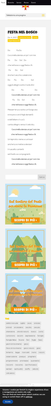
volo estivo (10, 373)
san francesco (31, 365)
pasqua (22, 357)
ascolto (29, 327)
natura (41, 352)
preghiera (32, 357)
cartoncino (10, 336)
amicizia (37, 323)
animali (9, 327)
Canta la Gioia (24, 37)
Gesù (40, 340)
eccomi (20, 336)
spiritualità (18, 369)
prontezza (24, 361)
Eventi (33, 2)
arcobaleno (18, 327)
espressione (30, 336)
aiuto (29, 323)
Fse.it (3, 2)
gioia (38, 348)
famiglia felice (11, 340)
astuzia (37, 327)
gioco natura (29, 348)
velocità (35, 369)
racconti (9, 365)
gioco (26, 344)
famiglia (40, 336)
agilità (22, 323)
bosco (33, 332)
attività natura (23, 332)
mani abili (25, 352)
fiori (27, 340)
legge (17, 352)
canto (41, 332)
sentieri (9, 369)
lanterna (9, 352)
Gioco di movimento (13, 348)
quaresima (35, 361)
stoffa (27, 369)
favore (21, 340)
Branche (11, 2)
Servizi (18, 2)
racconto (19, 365)
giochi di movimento (14, 344)
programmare (12, 361)
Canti (35, 37)
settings (29, 397)
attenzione (10, 332)
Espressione (14, 40)
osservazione (11, 357)
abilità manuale (12, 323)
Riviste (26, 2)
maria (34, 352)
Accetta (7, 402)
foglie (34, 340)
